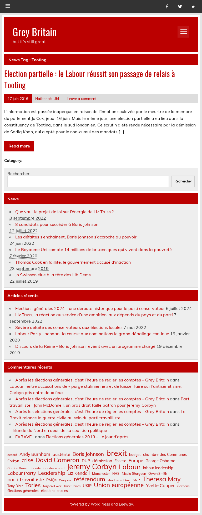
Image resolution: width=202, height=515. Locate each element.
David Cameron (57, 460)
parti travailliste (25, 479)
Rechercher (18, 173)
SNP (136, 480)
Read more (19, 146)
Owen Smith (157, 473)
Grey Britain (35, 31)
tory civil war (52, 486)
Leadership (51, 473)
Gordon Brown (17, 468)
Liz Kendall (79, 473)
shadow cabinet (119, 480)
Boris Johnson (88, 454)
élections (183, 486)
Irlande (36, 468)
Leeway (126, 504)
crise (27, 460)
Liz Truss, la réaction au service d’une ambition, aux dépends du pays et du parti (94, 314)
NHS (115, 473)
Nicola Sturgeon (134, 473)
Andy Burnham (34, 454)
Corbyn (13, 461)
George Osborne (160, 461)
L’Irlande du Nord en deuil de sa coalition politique (58, 430)
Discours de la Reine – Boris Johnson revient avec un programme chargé (85, 346)
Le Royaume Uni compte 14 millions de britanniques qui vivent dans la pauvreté (93, 249)
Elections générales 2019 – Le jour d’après (87, 436)
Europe (136, 460)
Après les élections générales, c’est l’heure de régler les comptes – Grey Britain (92, 380)
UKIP (87, 486)
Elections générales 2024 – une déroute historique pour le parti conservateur (90, 308)
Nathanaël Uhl (47, 98)
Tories (33, 485)
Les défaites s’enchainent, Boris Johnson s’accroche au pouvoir (76, 236)
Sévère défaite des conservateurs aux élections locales (69, 327)
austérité (61, 454)
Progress (65, 480)
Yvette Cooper (160, 485)
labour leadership (158, 468)
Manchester (101, 473)
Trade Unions (72, 486)
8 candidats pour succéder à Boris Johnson (56, 224)
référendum (89, 479)
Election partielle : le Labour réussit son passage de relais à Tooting (89, 79)
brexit (116, 453)
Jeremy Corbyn (92, 466)
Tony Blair (15, 486)
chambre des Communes (165, 454)
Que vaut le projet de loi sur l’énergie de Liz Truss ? (64, 211)
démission (102, 460)
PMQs (51, 480)
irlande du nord (53, 468)
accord (12, 454)
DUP (86, 461)
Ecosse (120, 461)
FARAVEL (24, 436)
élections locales (54, 490)
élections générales (23, 490)
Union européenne (119, 485)
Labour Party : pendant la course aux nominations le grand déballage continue (92, 333)
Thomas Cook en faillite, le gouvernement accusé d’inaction (73, 262)
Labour (130, 466)
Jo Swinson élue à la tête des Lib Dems (53, 274)
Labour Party (21, 473)
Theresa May (161, 479)
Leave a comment (82, 98)
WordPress (100, 504)
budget (135, 454)
